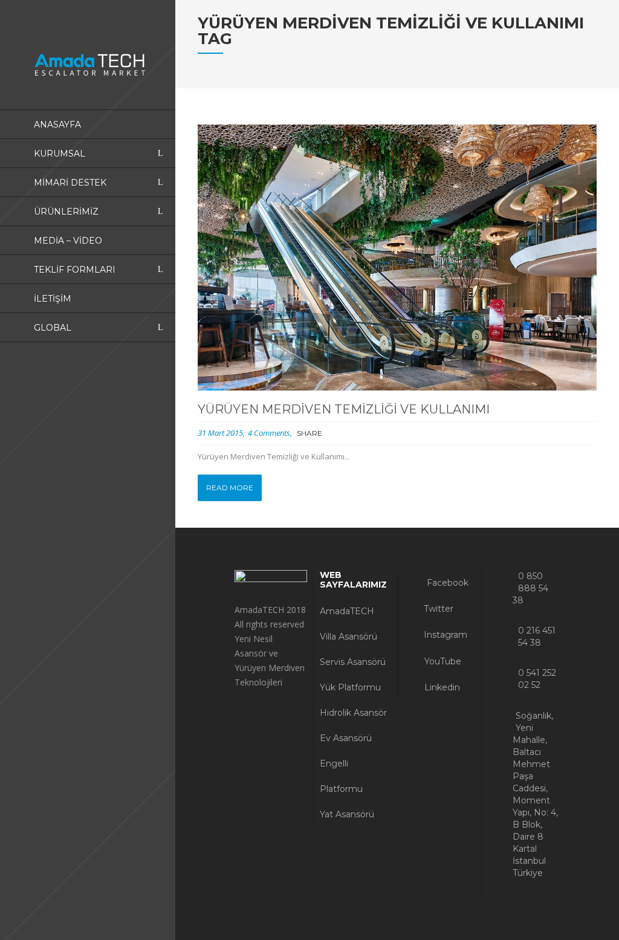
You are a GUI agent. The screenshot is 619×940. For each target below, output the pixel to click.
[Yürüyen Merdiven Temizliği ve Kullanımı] (397, 258)
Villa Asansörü (348, 636)
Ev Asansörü (346, 738)
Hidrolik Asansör (353, 712)
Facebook (446, 582)
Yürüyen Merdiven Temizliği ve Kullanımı (344, 409)
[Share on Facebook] (331, 434)
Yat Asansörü (347, 814)
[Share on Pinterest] (372, 434)
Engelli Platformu (341, 776)
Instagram (444, 634)
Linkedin (441, 687)
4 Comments (269, 432)
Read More (229, 487)
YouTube (441, 661)
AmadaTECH (347, 611)
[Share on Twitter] (345, 434)
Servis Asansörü (353, 661)
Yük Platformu (350, 687)
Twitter (437, 608)
